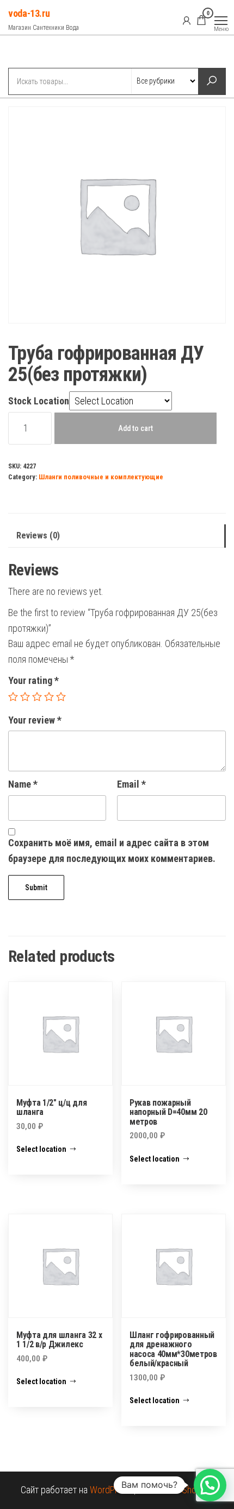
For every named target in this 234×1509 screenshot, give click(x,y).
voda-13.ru (29, 13)
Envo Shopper (188, 1489)
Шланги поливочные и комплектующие (101, 477)
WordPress (110, 1489)
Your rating (33, 680)
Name (23, 784)
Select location (41, 1149)
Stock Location (38, 401)
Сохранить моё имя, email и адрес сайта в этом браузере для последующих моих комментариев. (111, 850)
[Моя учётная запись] (187, 20)
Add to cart (135, 428)
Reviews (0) (38, 535)
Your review (34, 720)
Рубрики (48, 53)
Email (131, 784)
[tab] (117, 536)
